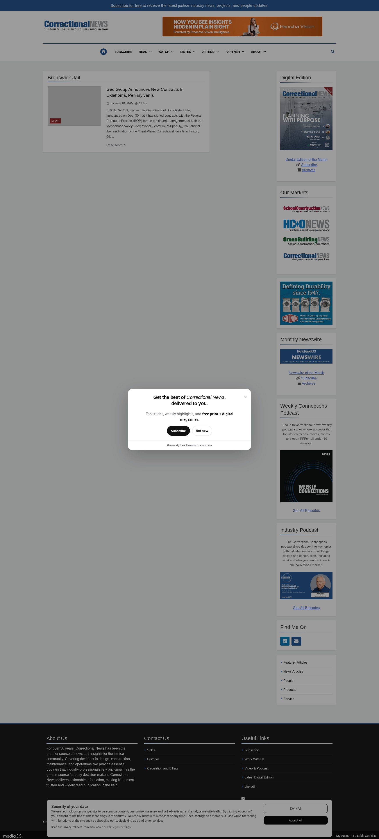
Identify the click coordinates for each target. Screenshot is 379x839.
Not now (202, 430)
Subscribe (178, 431)
